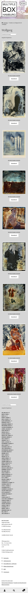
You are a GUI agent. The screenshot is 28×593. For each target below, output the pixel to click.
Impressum (6, 572)
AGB (5, 569)
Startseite (5, 22)
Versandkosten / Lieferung (10, 563)
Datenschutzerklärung (7, 582)
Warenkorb (14, 78)
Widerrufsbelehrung (8, 566)
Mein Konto (4, 590)
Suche (14, 590)
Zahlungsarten (7, 561)
